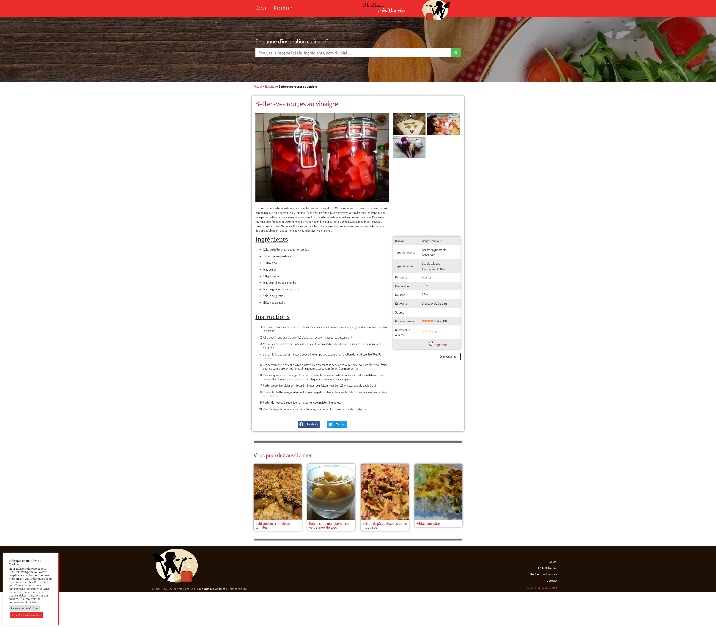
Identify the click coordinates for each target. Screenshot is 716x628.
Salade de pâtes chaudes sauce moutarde (385, 525)
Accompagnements (434, 250)
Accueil (262, 7)
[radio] (423, 332)
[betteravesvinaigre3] (443, 124)
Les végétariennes (433, 268)
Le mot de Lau (547, 568)
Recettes (281, 7)
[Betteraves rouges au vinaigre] (322, 157)
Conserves (428, 255)
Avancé (426, 277)
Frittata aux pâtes (428, 523)
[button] (309, 424)
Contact (552, 580)
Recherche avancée (543, 574)
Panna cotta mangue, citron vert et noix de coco (329, 525)
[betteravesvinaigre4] (409, 124)
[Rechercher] (456, 52)
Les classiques (431, 263)
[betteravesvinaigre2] (409, 147)
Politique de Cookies (211, 589)
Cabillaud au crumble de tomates (272, 525)
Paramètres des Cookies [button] (24, 608)
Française (436, 241)
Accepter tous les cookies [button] (26, 615)
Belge (425, 241)
